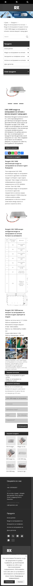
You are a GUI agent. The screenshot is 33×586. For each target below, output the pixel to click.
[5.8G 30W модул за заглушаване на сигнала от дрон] (11, 465)
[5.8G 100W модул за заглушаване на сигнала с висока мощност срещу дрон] (15, 90)
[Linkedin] (17, 536)
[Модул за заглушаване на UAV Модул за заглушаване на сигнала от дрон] (22, 440)
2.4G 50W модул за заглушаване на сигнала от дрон (22, 459)
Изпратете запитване (11, 148)
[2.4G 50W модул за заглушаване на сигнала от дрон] (22, 453)
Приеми (20, 582)
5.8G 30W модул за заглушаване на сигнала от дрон (11, 471)
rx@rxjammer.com (12, 505)
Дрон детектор (8, 64)
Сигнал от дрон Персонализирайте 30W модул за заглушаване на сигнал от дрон (22, 471)
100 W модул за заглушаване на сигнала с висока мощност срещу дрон (11, 446)
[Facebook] (8, 536)
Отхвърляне (9, 582)
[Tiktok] (13, 540)
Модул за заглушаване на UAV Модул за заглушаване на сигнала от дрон (22, 446)
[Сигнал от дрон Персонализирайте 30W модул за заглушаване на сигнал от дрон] (22, 465)
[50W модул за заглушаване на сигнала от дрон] (11, 453)
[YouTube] (22, 536)
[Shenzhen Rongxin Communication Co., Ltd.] (16, 7)
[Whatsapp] (8, 540)
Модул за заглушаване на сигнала (14, 25)
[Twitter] (13, 536)
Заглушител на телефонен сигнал (14, 56)
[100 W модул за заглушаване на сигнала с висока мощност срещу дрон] (11, 440)
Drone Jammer (8, 48)
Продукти (14, 22)
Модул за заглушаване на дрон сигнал (16, 27)
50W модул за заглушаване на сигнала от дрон (11, 459)
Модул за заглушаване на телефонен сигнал (13, 380)
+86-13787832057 (12, 487)
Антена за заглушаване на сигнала (15, 60)
